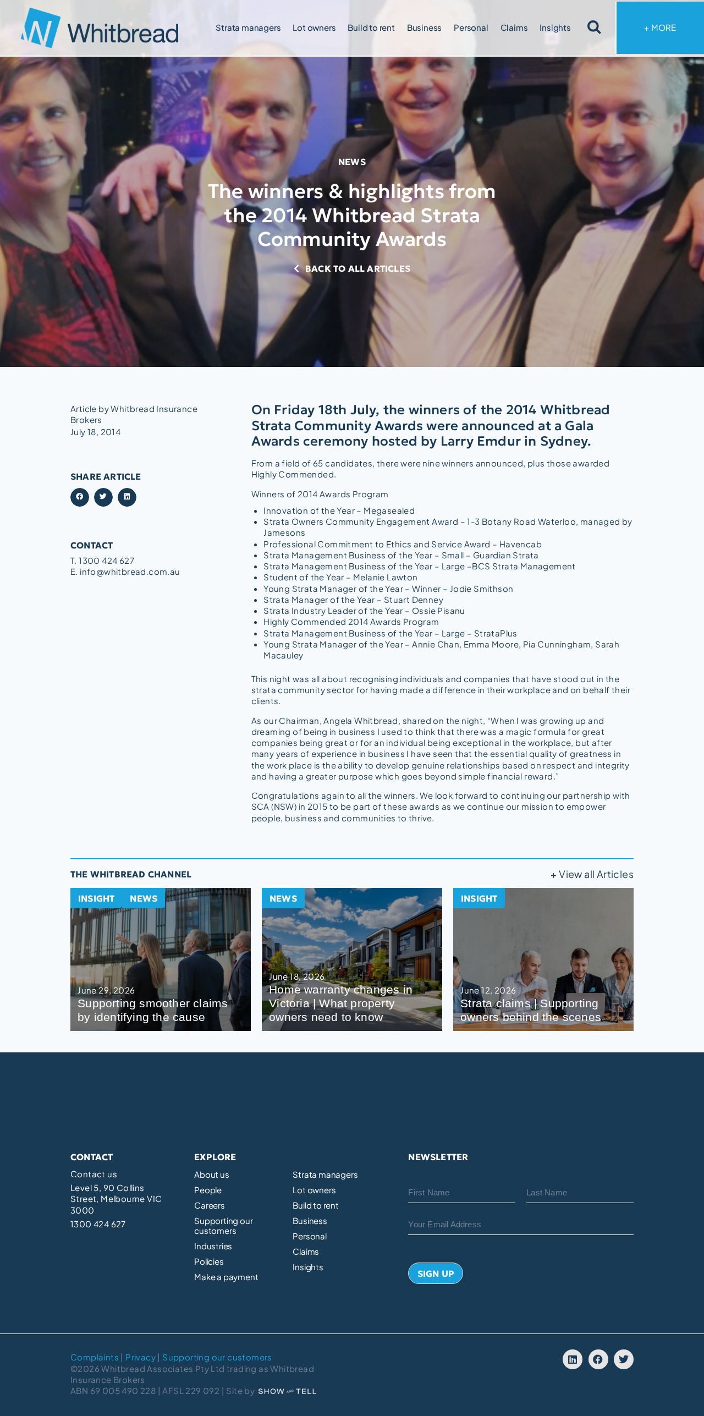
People (208, 1190)
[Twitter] (624, 1359)
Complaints (94, 1357)
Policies (208, 1261)
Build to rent (371, 27)
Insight (96, 898)
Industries (213, 1246)
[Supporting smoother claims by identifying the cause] (160, 959)
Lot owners (314, 27)
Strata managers (248, 27)
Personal (471, 27)
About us (211, 1174)
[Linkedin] (572, 1359)
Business (424, 27)
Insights (555, 27)
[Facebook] (598, 1359)
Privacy (140, 1357)
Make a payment (226, 1277)
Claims (514, 27)
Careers (209, 1205)
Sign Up (435, 1273)
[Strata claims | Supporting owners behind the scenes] (543, 959)
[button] (79, 497)
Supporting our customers (223, 1226)
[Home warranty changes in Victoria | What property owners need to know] (352, 959)
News (352, 161)
